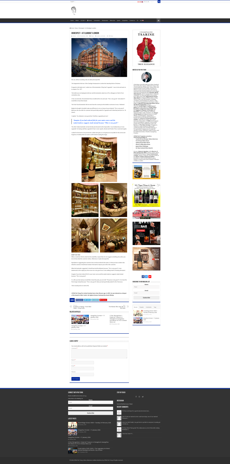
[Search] (159, 1)
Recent (135, 307)
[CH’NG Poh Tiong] (73, 10)
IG (137, 20)
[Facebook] (144, 2)
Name (73, 360)
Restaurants (105, 20)
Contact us (132, 20)
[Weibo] (148, 2)
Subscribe (146, 298)
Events (90, 20)
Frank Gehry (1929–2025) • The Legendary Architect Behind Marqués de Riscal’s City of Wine (94, 449)
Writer (77, 20)
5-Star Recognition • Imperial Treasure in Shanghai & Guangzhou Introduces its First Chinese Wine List (118, 319)
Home (72, 20)
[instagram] (146, 2)
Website (73, 371)
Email (73, 366)
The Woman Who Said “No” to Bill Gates (117, 307)
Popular (142, 307)
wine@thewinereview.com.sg (78, 395)
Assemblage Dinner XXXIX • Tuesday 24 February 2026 (94, 422)
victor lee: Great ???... (127, 433)
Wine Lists (112, 20)
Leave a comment (101, 36)
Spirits (118, 20)
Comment (74, 348)
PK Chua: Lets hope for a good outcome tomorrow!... (135, 411)
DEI (141, 20)
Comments (148, 307)
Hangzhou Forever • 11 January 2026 (78, 326)
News (76, 28)
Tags (155, 307)
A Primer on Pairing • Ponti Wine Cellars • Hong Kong (82, 307)
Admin (74, 36)
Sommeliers (97, 20)
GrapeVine (125, 20)
